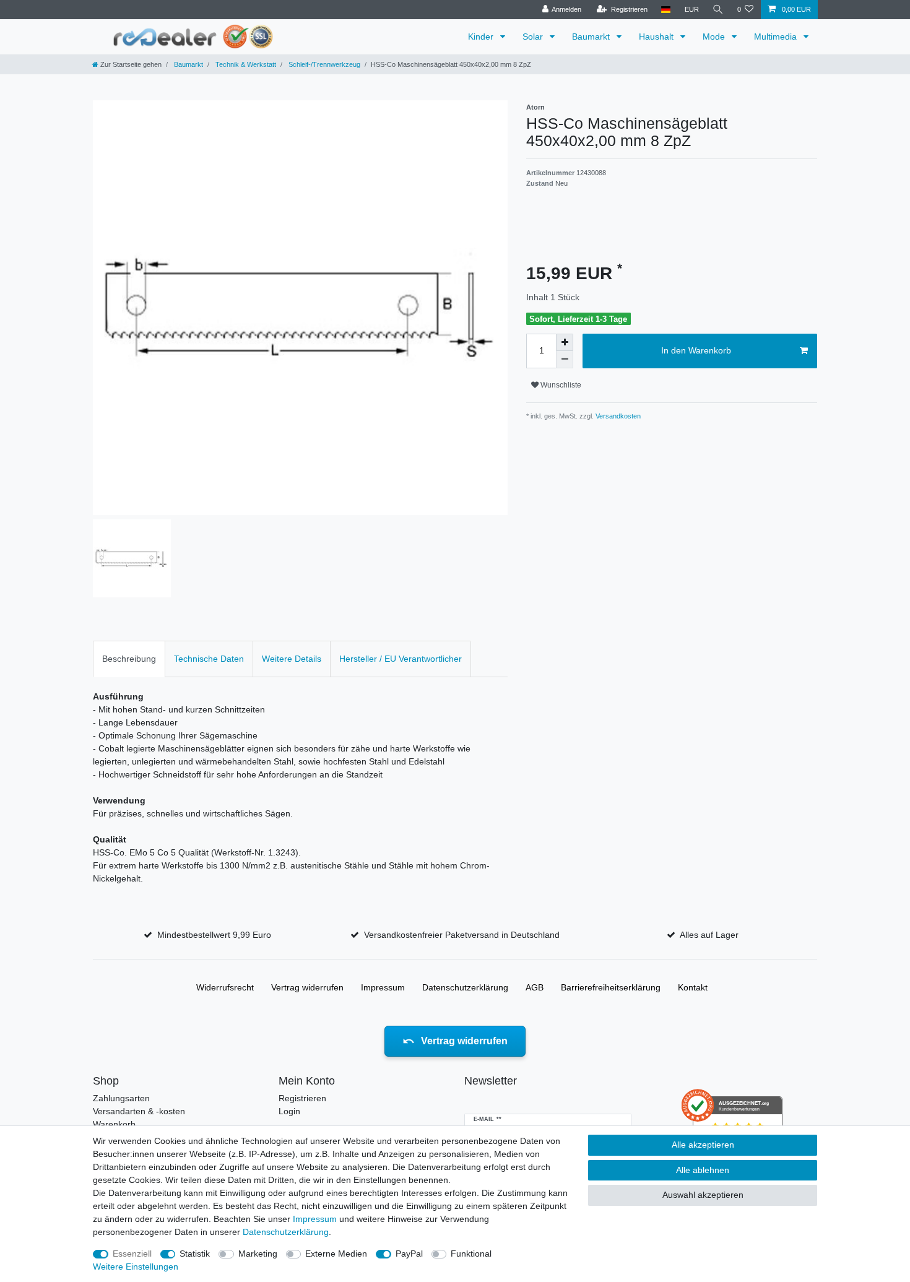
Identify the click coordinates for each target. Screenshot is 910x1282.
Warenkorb (114, 1124)
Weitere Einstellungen (135, 1266)
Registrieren (302, 1098)
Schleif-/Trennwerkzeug (323, 64)
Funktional (471, 1253)
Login (289, 1111)
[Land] (665, 9)
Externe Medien (336, 1253)
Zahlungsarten (121, 1098)
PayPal (409, 1253)
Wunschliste (560, 385)
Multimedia (776, 36)
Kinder (482, 36)
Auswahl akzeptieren (702, 1195)
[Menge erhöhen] (564, 342)
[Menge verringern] (564, 359)
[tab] (129, 659)
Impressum (383, 987)
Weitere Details (291, 659)
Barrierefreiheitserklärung (611, 987)
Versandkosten (617, 416)
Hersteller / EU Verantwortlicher (400, 659)
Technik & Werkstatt (245, 64)
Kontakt (693, 987)
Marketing (257, 1253)
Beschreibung (129, 659)
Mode (715, 36)
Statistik (195, 1253)
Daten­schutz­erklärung (465, 987)
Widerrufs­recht (225, 987)
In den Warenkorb (696, 350)
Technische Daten (209, 659)
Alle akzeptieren (703, 1145)
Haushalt (657, 36)
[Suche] (718, 9)
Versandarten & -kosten (139, 1111)
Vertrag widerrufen (307, 987)
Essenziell (132, 1253)
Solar (533, 36)
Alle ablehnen (702, 1170)
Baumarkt (592, 36)
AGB (535, 987)
